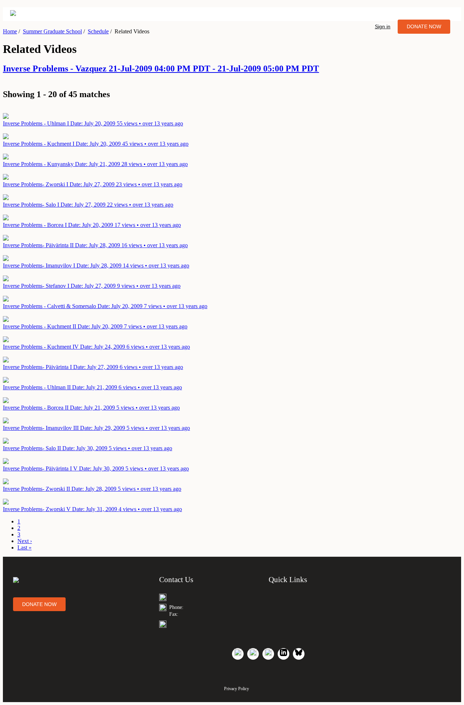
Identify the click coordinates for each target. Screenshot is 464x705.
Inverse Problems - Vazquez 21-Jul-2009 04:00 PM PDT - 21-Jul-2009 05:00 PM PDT (161, 68)
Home (10, 31)
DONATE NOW (424, 26)
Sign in (382, 26)
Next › (24, 541)
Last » (24, 547)
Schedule (98, 31)
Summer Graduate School (52, 31)
